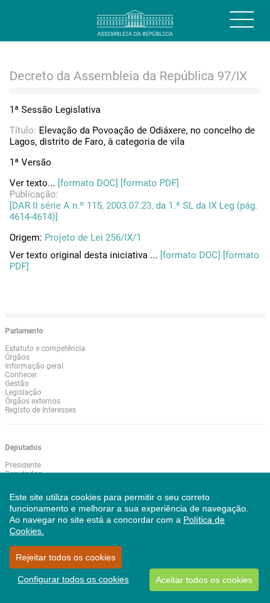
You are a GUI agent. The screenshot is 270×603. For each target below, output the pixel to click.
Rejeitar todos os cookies (66, 557)
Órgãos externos (32, 401)
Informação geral (34, 366)
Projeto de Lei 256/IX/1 (93, 237)
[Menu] (242, 19)
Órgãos (17, 357)
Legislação (23, 392)
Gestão (17, 383)
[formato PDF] (150, 183)
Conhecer (21, 374)
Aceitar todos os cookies (204, 580)
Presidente (23, 465)
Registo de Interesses (40, 410)
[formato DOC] (88, 183)
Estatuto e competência (45, 348)
